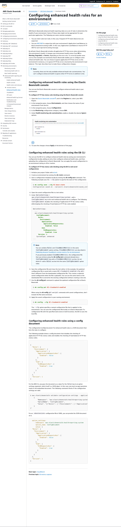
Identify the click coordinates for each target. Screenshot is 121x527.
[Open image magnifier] (32, 142)
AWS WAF (40, 43)
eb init (55, 172)
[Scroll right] (67, 5)
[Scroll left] (21, 5)
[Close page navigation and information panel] (117, 30)
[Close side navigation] (24, 11)
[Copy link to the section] (27, 82)
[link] (60, 11)
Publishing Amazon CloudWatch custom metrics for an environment (58, 252)
